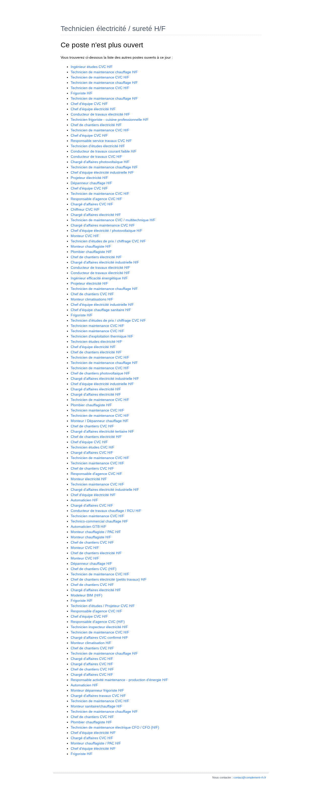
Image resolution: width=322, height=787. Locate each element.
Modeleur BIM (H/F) (86, 595)
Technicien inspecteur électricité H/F (99, 627)
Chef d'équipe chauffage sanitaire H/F (101, 310)
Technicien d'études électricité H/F (98, 146)
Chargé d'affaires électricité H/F (96, 215)
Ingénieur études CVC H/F (92, 67)
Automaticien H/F (84, 500)
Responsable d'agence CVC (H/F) (98, 622)
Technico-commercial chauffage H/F (99, 521)
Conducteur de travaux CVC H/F (96, 157)
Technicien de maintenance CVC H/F (100, 77)
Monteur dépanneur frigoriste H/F (97, 690)
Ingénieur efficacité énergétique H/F (99, 278)
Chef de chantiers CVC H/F (92, 294)
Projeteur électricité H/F (89, 178)
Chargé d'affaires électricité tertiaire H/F (102, 431)
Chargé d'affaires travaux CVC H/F (98, 696)
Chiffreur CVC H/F (85, 209)
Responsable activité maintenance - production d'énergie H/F (119, 680)
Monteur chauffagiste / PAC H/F (96, 532)
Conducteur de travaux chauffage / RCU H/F (106, 511)
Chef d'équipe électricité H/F (93, 109)
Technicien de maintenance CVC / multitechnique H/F (113, 220)
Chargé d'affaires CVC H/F (92, 204)
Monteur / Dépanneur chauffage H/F (100, 421)
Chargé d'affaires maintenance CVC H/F (103, 225)
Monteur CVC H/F (85, 236)
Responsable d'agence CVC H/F (96, 199)
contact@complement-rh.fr (249, 777)
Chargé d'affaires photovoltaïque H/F (100, 162)
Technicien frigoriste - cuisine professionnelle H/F (110, 120)
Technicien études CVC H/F (92, 447)
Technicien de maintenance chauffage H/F (104, 72)
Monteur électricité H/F (89, 479)
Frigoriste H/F (82, 93)
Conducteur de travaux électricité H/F (100, 114)
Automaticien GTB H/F (88, 526)
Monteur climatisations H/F (92, 299)
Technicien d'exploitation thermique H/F (102, 336)
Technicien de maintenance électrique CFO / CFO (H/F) (115, 727)
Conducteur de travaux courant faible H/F (104, 151)
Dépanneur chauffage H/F (91, 183)
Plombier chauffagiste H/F (91, 252)
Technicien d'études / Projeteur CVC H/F (103, 606)
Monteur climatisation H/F (91, 643)
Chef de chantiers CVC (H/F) (93, 569)
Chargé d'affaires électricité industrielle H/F (105, 262)
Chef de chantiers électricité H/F (96, 125)
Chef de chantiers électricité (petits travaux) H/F (109, 579)
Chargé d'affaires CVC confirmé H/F (99, 637)
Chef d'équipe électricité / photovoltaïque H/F (106, 231)
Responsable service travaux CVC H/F (101, 141)
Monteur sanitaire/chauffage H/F (96, 706)
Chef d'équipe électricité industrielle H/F (102, 172)
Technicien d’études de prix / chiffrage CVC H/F (108, 241)
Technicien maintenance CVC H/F (97, 326)
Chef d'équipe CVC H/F (89, 104)
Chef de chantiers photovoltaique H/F (100, 373)
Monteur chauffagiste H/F (91, 246)
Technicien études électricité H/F (96, 342)
